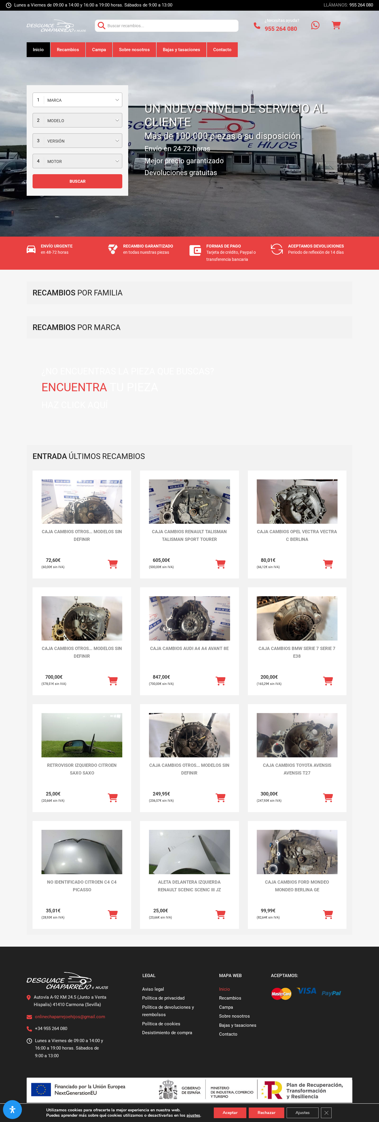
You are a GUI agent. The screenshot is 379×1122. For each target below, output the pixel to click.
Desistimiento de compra (167, 1032)
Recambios (68, 49)
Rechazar (266, 1112)
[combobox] (77, 100)
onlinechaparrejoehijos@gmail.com (70, 1016)
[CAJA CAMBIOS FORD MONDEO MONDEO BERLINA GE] (297, 860)
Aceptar (230, 1112)
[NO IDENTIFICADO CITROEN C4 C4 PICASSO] (81, 860)
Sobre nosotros (134, 49)
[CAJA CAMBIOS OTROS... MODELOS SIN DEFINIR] (81, 509)
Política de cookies (161, 1023)
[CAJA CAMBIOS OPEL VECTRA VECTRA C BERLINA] (297, 509)
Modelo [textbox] (55, 120)
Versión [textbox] (56, 141)
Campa (99, 49)
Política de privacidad (163, 998)
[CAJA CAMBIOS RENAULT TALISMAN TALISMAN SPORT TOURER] (189, 509)
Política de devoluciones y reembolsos (168, 1011)
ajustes (193, 1115)
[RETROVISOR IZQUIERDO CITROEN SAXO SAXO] (81, 743)
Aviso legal (153, 989)
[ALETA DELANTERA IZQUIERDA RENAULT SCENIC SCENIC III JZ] (189, 860)
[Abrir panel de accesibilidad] (12, 1109)
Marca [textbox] (54, 100)
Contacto (222, 49)
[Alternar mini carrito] (336, 26)
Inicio (38, 49)
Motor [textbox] (54, 161)
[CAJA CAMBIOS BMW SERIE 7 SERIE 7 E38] (297, 626)
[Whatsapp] (315, 25)
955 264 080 (361, 5)
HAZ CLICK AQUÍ (74, 405)
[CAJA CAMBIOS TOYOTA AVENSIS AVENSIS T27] (297, 743)
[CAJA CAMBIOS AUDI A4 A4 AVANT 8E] (189, 626)
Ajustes (303, 1112)
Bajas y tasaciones (181, 49)
